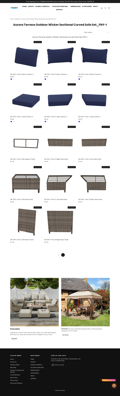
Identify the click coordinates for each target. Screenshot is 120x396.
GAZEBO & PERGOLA (42, 6)
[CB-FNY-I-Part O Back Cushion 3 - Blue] (11, 79)
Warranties (13, 367)
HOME (24, 6)
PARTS (95, 6)
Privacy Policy (14, 380)
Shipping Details (14, 364)
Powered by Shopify (60, 390)
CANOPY (31, 6)
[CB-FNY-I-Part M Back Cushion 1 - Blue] (79, 79)
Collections (17, 19)
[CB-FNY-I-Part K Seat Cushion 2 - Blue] (45, 121)
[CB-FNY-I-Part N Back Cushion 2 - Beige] (47, 79)
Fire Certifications (15, 375)
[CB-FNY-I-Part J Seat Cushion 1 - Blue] (79, 121)
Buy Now (14, 338)
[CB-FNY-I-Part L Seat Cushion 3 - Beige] (13, 121)
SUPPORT (59, 10)
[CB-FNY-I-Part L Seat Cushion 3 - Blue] (11, 121)
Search (12, 359)
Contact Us (13, 362)
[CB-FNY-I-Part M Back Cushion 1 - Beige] (81, 79)
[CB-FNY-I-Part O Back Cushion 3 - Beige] (13, 79)
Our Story (65, 335)
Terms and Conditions (16, 383)
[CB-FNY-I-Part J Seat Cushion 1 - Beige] (81, 121)
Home (11, 19)
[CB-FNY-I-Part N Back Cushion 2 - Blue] (45, 79)
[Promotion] (34, 302)
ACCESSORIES (87, 6)
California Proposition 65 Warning (17, 371)
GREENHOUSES (75, 6)
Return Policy (14, 377)
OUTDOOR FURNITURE (60, 6)
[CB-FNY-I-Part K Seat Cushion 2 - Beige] (47, 121)
